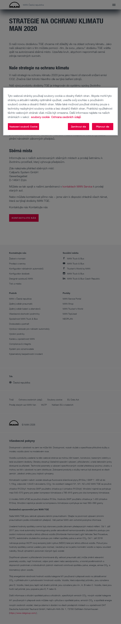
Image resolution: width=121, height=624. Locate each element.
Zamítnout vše (78, 126)
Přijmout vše (102, 126)
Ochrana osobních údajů (66, 117)
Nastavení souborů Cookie (23, 126)
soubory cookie (40, 117)
